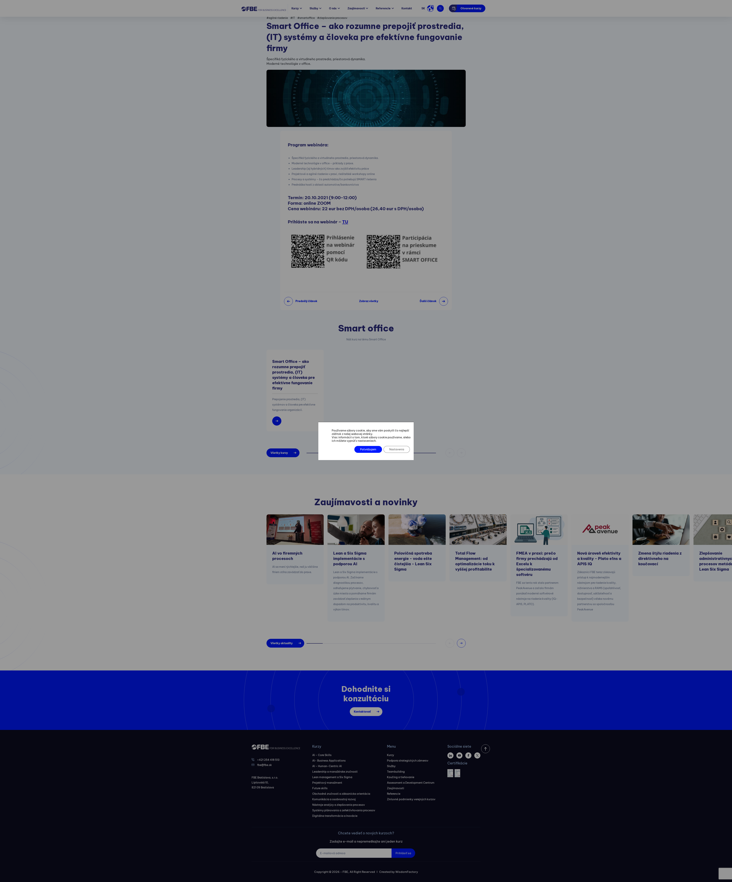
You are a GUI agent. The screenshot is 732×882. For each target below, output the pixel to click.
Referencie (383, 8)
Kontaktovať (362, 711)
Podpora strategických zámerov (407, 760)
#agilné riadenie (277, 18)
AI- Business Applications (329, 760)
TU (345, 222)
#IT (292, 18)
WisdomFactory (406, 872)
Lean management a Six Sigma (332, 777)
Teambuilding (396, 771)
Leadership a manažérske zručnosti (335, 771)
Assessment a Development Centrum (410, 782)
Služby (314, 8)
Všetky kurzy (279, 453)
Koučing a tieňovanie (400, 777)
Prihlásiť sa (403, 853)
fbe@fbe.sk (264, 765)
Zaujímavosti (356, 8)
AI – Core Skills (321, 755)
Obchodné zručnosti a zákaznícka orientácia (341, 793)
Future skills (319, 788)
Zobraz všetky (368, 301)
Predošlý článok (306, 301)
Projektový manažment (327, 782)
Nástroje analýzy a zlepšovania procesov (338, 805)
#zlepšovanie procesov (332, 18)
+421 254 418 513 (268, 760)
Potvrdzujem (368, 449)
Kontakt (406, 8)
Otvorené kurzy (471, 8)
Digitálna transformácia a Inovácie (334, 816)
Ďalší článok (428, 301)
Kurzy (295, 8)
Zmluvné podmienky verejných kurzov (411, 799)
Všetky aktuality (281, 643)
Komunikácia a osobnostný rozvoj (334, 799)
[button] (461, 643)
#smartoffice (306, 18)
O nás (333, 8)
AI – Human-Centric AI (327, 766)
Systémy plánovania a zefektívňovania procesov (343, 810)
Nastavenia (396, 449)
